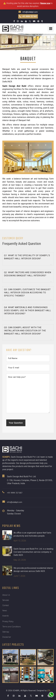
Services (5, 600)
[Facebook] (8, 696)
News (4, 610)
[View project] (10, 657)
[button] (28, 258)
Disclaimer (6, 637)
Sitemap (5, 632)
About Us (6, 595)
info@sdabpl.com (29, 12)
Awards (5, 616)
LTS (48, 690)
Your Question (16, 423)
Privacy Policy (7, 621)
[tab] (28, 258)
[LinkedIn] (19, 696)
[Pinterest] (42, 696)
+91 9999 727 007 (14, 493)
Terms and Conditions (11, 626)
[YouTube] (25, 696)
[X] (31, 696)
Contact (5, 605)
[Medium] (36, 696)
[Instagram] (13, 696)
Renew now (45, 3)
